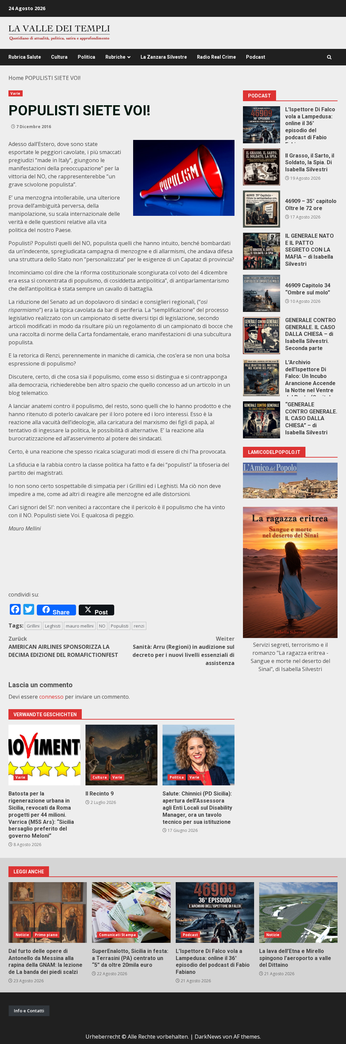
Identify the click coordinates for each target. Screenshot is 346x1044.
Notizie (22, 934)
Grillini (33, 626)
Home (16, 78)
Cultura (59, 57)
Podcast (255, 57)
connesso (51, 696)
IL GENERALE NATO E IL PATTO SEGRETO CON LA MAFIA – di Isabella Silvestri (261, 251)
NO (102, 626)
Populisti (119, 626)
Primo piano (46, 934)
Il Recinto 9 (121, 755)
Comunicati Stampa (117, 934)
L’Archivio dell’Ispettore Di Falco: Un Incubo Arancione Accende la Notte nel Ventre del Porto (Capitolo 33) (261, 377)
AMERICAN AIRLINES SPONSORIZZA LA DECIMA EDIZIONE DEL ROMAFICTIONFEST (63, 647)
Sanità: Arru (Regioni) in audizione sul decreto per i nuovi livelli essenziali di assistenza (183, 651)
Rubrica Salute (24, 57)
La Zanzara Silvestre (164, 57)
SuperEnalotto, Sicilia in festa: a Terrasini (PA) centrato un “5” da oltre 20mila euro (131, 912)
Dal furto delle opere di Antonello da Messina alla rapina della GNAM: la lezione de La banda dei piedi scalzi (47, 912)
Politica (86, 57)
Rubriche (115, 57)
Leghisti (52, 626)
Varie (15, 93)
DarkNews (208, 1036)
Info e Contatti (29, 1011)
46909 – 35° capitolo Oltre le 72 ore (261, 209)
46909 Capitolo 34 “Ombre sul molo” (261, 293)
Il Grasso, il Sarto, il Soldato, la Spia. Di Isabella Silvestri (261, 166)
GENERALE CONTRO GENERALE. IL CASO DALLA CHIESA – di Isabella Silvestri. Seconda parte (261, 335)
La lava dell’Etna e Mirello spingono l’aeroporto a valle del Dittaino (298, 912)
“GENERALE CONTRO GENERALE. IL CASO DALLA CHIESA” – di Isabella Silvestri (261, 419)
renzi (139, 626)
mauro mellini (80, 626)
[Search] (329, 57)
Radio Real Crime (216, 57)
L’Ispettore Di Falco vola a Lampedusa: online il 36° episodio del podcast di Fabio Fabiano (261, 124)
